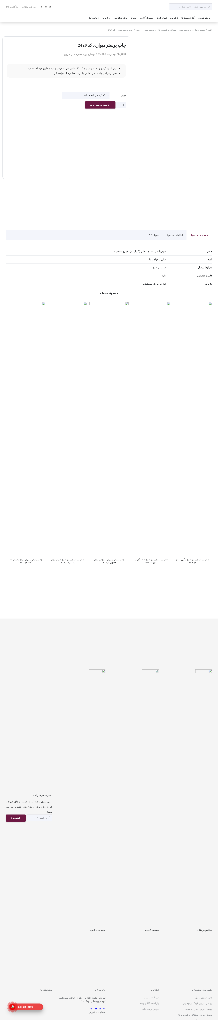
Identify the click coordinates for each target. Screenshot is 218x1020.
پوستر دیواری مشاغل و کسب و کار (173, 30)
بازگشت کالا (12, 6)
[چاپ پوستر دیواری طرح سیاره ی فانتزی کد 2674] (109, 304)
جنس (123, 95)
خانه (210, 30)
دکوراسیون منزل (203, 997)
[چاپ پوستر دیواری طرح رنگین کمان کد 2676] (192, 304)
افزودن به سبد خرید (100, 105)
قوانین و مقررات (150, 1009)
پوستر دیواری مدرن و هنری (198, 1009)
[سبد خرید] (10, 18)
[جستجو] (173, 7)
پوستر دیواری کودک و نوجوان (197, 1003)
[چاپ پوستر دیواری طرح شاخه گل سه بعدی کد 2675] (150, 304)
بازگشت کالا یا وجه (149, 1003)
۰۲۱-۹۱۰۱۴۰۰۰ (48, 6)
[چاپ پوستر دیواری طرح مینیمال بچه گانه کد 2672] (25, 304)
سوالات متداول (28, 6)
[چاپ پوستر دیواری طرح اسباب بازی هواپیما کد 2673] (67, 304)
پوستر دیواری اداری (145, 30)
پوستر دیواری (198, 30)
